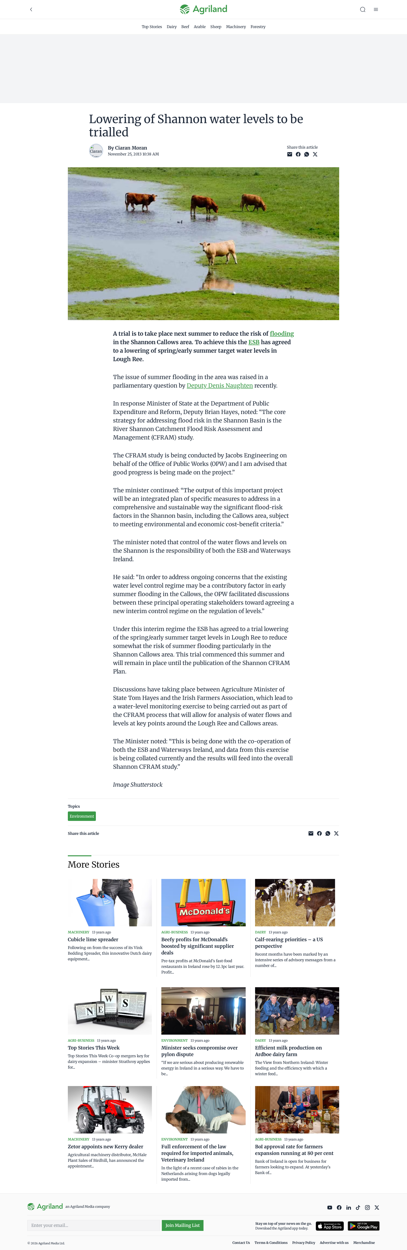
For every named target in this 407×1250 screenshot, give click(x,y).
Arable (200, 26)
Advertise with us (334, 1243)
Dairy (172, 26)
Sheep (215, 26)
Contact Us (241, 1243)
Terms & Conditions (271, 1243)
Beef (185, 26)
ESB (254, 342)
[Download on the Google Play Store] (364, 1226)
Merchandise (364, 1243)
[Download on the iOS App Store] (330, 1226)
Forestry (258, 26)
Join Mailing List (183, 1225)
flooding (282, 333)
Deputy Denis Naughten (220, 385)
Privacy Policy (303, 1243)
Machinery (236, 26)
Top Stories (152, 26)
